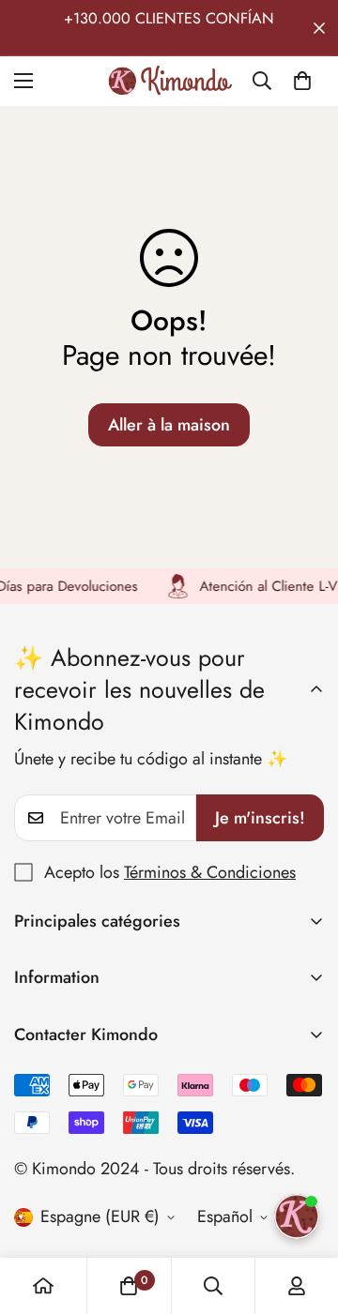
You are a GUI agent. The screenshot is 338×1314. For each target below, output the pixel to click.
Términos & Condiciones (210, 872)
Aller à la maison (169, 425)
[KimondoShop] (169, 81)
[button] (302, 80)
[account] (296, 1285)
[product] (43, 1286)
